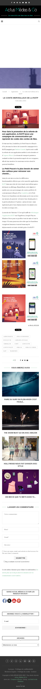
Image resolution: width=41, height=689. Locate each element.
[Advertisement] (20, 46)
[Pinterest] (17, 2)
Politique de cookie (24, 672)
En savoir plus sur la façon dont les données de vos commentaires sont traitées (20, 573)
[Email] (26, 2)
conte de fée (26, 344)
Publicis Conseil (20, 149)
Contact (33, 672)
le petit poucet (8, 347)
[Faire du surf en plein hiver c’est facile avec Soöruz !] (20, 384)
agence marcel (8, 336)
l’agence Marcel (8, 155)
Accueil (4, 92)
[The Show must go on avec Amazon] (20, 417)
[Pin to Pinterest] (25, 360)
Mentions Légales (11, 672)
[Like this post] (16, 360)
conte (16, 344)
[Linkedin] (20, 2)
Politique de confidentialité (24, 669)
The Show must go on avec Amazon (20, 433)
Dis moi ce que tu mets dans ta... (20, 497)
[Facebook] (11, 2)
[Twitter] (14, 2)
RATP (4, 184)
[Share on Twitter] (22, 360)
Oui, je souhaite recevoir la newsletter (17, 562)
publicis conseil (31, 347)
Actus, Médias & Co (21, 677)
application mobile (23, 336)
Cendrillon (24, 193)
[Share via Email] (27, 360)
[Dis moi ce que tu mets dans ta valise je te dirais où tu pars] (20, 481)
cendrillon (7, 344)
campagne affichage (21, 340)
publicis (19, 347)
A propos (11, 669)
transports (13, 351)
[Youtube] (23, 2)
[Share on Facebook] (20, 360)
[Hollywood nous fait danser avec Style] (20, 448)
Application (14, 92)
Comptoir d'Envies (16, 679)
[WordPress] (29, 2)
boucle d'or (7, 340)
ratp (4, 351)
